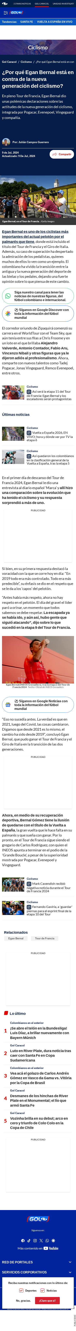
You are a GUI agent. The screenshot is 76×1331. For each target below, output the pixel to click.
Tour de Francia (44, 938)
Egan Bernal (16, 938)
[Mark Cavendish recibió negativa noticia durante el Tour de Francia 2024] (13, 885)
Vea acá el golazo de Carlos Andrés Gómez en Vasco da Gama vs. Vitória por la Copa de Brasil (41, 1078)
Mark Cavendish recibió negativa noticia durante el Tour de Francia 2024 (49, 887)
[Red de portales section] (70, 1262)
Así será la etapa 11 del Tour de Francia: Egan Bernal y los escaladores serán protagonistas (49, 395)
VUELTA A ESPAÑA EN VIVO (54, 22)
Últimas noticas (22, 4)
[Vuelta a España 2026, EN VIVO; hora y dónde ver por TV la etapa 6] (13, 434)
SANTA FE (26, 22)
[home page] (4, 3)
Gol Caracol (42, 4)
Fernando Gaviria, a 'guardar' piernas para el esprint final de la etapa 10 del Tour (49, 910)
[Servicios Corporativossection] (70, 1272)
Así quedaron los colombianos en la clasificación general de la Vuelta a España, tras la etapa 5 (50, 459)
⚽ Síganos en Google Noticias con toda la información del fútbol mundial (41, 704)
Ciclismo (26, 61)
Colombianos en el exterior (27, 1022)
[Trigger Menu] (5, 12)
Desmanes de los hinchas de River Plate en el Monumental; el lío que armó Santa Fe (39, 1100)
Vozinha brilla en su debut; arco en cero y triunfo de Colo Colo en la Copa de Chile (39, 1123)
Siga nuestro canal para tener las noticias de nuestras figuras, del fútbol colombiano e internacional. (40, 296)
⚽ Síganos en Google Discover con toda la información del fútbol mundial (41, 313)
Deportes (30, 1290)
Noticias (52, 1290)
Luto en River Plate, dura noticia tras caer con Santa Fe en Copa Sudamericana (40, 1055)
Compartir (65, 154)
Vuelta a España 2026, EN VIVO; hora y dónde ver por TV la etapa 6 (50, 436)
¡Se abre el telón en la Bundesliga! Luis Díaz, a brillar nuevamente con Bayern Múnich (39, 1033)
